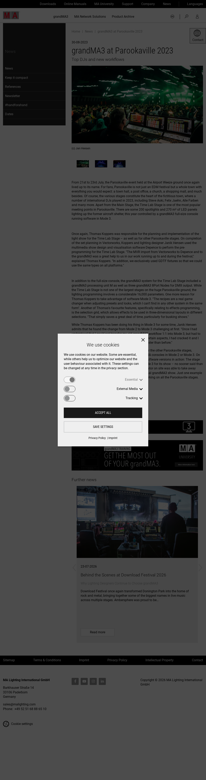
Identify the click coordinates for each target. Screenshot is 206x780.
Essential (131, 379)
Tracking (132, 398)
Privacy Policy (97, 438)
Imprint (112, 438)
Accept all (103, 413)
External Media (127, 389)
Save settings (103, 427)
